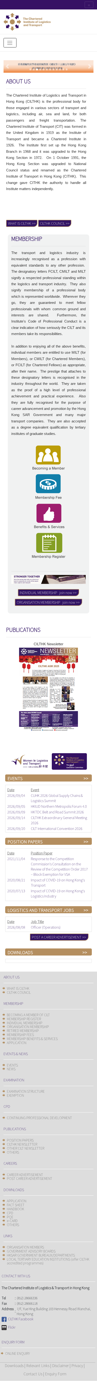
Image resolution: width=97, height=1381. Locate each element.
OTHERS (13, 1152)
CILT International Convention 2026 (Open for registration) (56, 831)
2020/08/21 (16, 879)
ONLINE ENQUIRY (17, 1353)
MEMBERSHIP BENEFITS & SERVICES (32, 1038)
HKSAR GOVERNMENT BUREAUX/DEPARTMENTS (41, 1255)
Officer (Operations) (46, 927)
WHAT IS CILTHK (18, 988)
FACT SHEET (15, 1205)
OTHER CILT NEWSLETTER (25, 1148)
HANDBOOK (15, 1209)
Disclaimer (60, 1365)
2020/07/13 (16, 890)
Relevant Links (37, 1365)
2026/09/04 (16, 795)
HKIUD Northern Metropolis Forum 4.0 (59, 806)
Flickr (11, 1327)
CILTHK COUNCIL (19, 992)
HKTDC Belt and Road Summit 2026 (57, 811)
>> (86, 778)
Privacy (77, 1365)
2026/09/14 (16, 817)
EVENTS (12, 1065)
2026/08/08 (16, 927)
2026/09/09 (16, 811)
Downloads (14, 1365)
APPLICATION (16, 1042)
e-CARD (12, 1220)
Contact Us (33, 1374)
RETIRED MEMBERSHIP (23, 1030)
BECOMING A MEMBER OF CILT (28, 1014)
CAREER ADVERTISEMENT (25, 1174)
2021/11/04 (16, 858)
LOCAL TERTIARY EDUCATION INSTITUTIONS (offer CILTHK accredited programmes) (48, 1261)
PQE (10, 1217)
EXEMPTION (15, 1095)
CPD (10, 1213)
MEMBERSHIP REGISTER (24, 1018)
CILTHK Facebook (20, 1319)
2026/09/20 (16, 828)
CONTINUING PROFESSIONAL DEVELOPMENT (39, 1117)
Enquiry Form (55, 1374)
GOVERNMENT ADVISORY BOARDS (31, 1251)
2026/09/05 (16, 806)
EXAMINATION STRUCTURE (26, 1091)
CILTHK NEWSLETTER (22, 1144)
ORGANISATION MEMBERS (25, 1247)
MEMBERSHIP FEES (20, 1034)
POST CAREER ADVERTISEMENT (29, 1178)
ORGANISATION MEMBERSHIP (28, 1026)
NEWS (11, 1069)
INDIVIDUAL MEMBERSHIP (24, 1022)
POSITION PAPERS (20, 1140)
